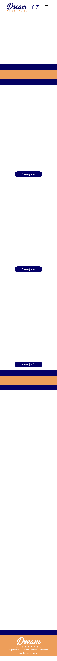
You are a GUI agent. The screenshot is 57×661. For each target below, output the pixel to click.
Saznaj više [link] (28, 174)
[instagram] (38, 7)
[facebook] (33, 7)
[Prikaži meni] (46, 6)
